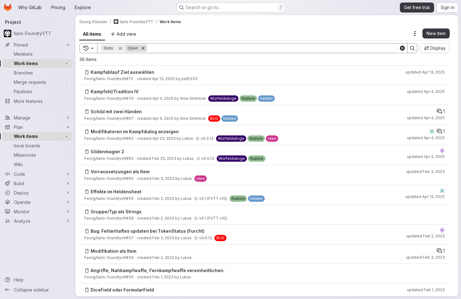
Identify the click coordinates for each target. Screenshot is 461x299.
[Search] (412, 48)
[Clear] (402, 48)
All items (92, 34)
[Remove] (143, 48)
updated (425, 72)
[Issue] (86, 72)
